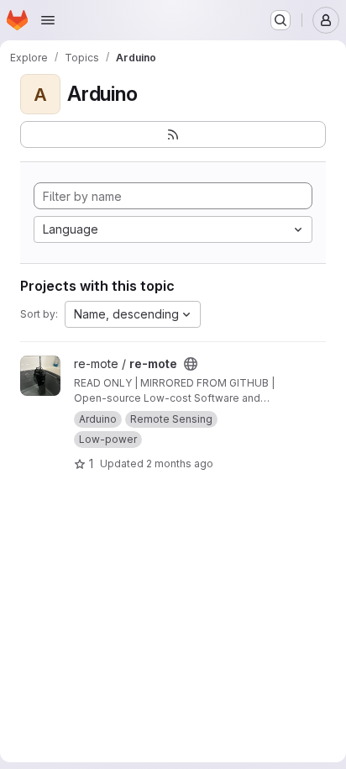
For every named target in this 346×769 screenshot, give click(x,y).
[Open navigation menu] (47, 20)
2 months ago (179, 463)
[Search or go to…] (280, 20)
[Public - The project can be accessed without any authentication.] (190, 364)
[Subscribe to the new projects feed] (173, 134)
